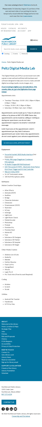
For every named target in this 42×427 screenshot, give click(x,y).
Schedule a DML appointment (17, 143)
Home (4, 62)
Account (22, 31)
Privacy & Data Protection (11, 346)
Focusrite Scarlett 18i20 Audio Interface (19, 154)
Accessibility (6, 344)
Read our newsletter (8, 360)
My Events (22, 28)
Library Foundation (8, 371)
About (5, 321)
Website (25, 54)
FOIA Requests (7, 341)
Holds (3, 28)
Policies (4, 334)
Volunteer (5, 373)
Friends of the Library (9, 368)
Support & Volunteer (11, 366)
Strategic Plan (6, 329)
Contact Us (5, 352)
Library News (6, 357)
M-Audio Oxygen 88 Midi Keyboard (17, 164)
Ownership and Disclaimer (21, 416)
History (4, 339)
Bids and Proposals (8, 336)
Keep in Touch (8, 350)
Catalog (12, 28)
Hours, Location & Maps (10, 326)
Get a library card (8, 355)
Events (15, 54)
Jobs (3, 331)
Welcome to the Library (10, 324)
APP (29, 31)
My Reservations (8, 31)
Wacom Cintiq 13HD (12, 172)
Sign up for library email (10, 362)
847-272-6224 (7, 394)
